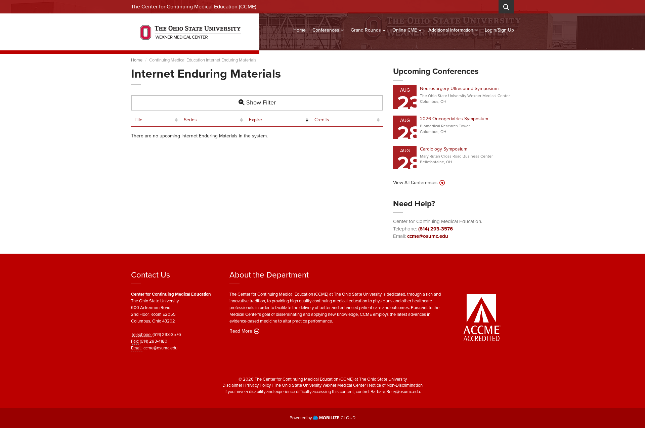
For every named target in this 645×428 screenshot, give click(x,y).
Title (138, 120)
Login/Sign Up (499, 30)
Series (190, 120)
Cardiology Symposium (443, 149)
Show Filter (260, 102)
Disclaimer (232, 385)
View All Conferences (415, 182)
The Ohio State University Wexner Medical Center (320, 385)
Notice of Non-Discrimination (396, 385)
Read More (240, 331)
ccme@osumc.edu (427, 236)
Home (299, 30)
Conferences (325, 30)
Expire (255, 120)
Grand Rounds (366, 30)
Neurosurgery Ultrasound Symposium (459, 88)
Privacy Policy (258, 385)
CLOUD (337, 418)
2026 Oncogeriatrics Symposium (454, 118)
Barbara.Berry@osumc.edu (395, 391)
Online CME (404, 30)
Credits (321, 120)
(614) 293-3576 (435, 228)
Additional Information (450, 30)
